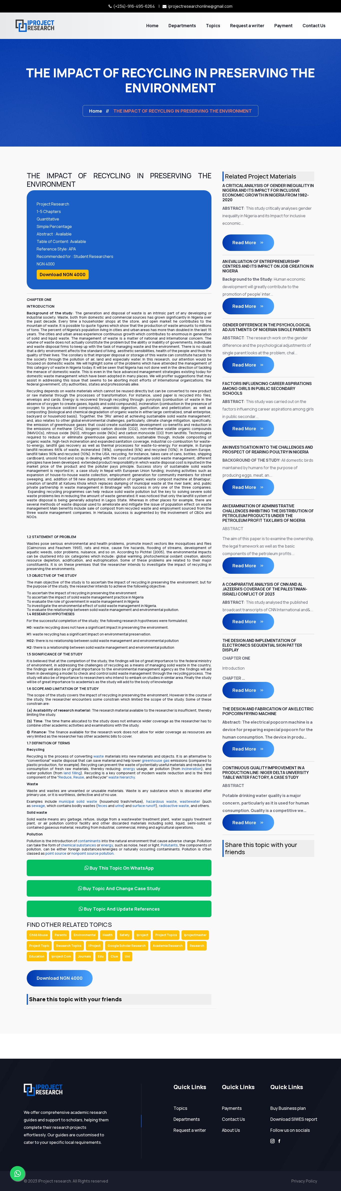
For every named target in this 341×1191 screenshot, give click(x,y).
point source (55, 853)
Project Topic (39, 946)
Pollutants (169, 845)
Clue (114, 956)
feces (102, 805)
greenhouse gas (156, 760)
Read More (244, 242)
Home (152, 25)
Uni (127, 956)
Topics (213, 25)
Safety (125, 935)
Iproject (142, 935)
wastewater (190, 801)
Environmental (85, 935)
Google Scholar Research (127, 946)
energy (129, 768)
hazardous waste (161, 801)
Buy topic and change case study (121, 888)
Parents (61, 935)
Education (36, 956)
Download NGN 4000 (63, 274)
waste (98, 756)
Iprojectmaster (195, 935)
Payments (232, 1108)
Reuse (78, 777)
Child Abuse (38, 935)
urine (119, 805)
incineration (191, 768)
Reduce (65, 777)
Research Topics (68, 946)
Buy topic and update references (121, 909)
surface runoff (144, 805)
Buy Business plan (288, 1108)
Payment (283, 25)
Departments (182, 25)
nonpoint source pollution (92, 853)
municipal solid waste (78, 801)
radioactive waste (174, 805)
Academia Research (168, 946)
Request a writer (247, 25)
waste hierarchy (121, 777)
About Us (231, 1130)
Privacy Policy (304, 1181)
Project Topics (166, 935)
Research (197, 946)
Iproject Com (61, 956)
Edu (101, 956)
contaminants (89, 840)
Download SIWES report (293, 1119)
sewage (38, 805)
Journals (84, 956)
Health (108, 935)
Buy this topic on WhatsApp (121, 868)
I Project (94, 946)
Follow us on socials (290, 1130)
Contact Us (314, 25)
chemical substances (78, 845)
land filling (72, 773)
